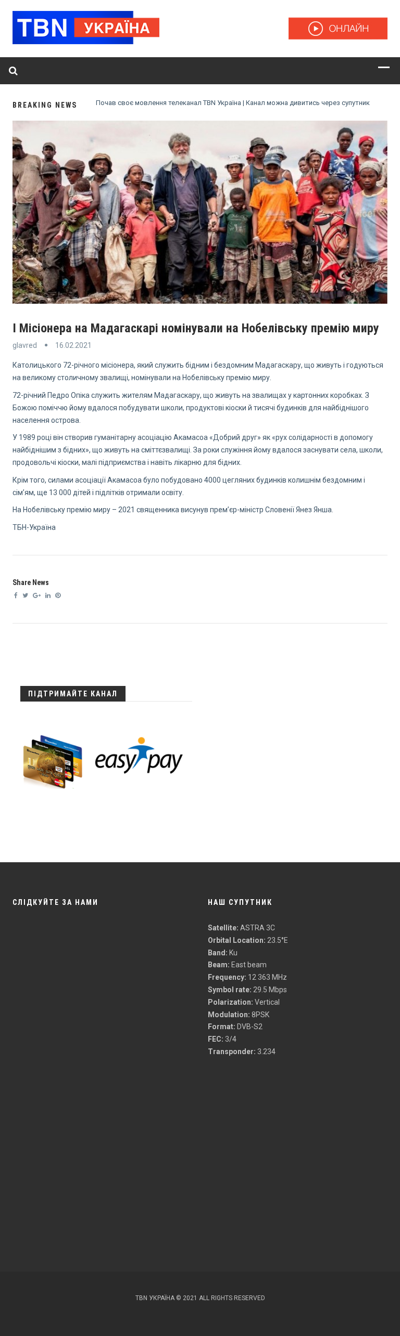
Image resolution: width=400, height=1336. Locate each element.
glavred (24, 345)
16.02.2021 (73, 345)
